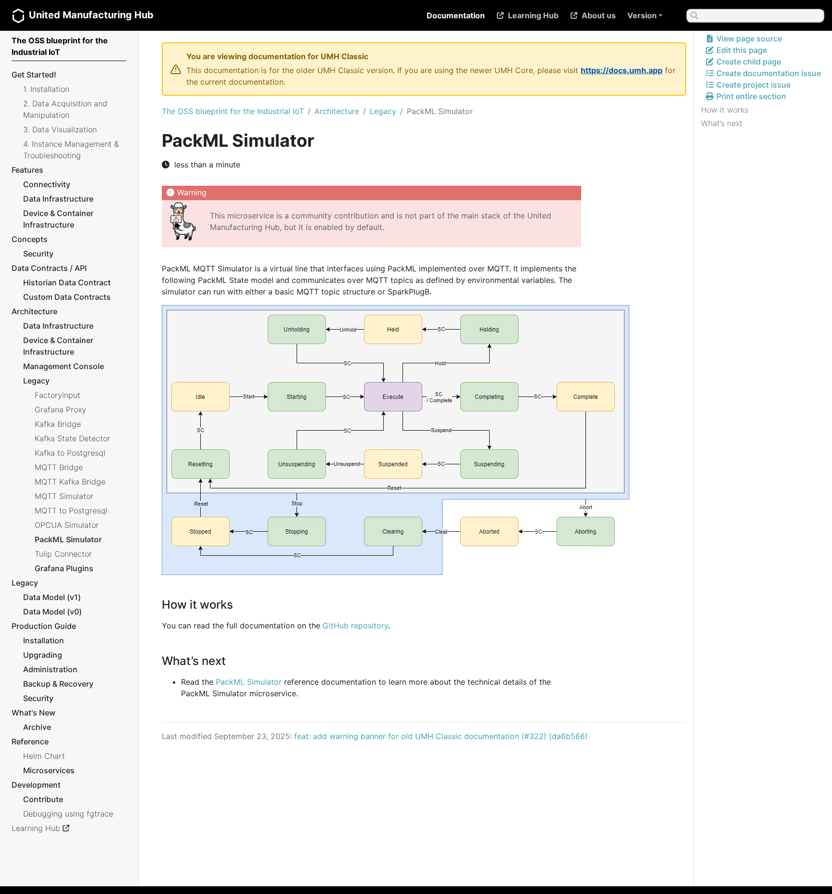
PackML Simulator (249, 682)
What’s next (721, 123)
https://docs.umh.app (622, 70)
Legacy (383, 111)
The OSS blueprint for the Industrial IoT (233, 111)
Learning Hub (533, 15)
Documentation (456, 15)
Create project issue (753, 84)
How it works (724, 110)
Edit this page (741, 50)
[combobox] (755, 15)
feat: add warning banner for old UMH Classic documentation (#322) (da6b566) (441, 736)
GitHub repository (355, 625)
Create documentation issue (768, 73)
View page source (748, 38)
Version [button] (642, 15)
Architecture (336, 111)
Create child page (748, 61)
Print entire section (750, 96)
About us (599, 15)
